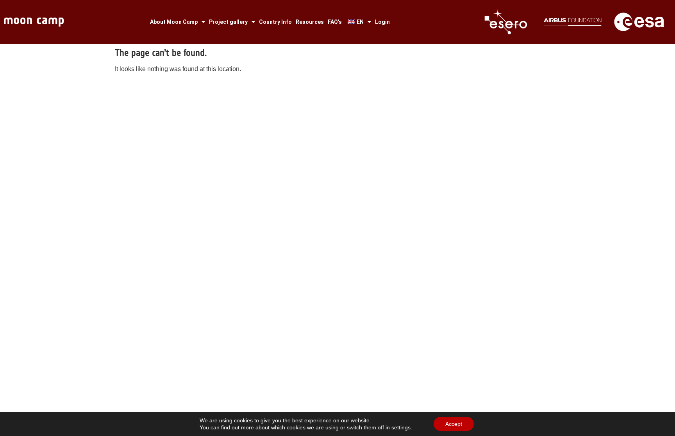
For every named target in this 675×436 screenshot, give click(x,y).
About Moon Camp (174, 22)
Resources (310, 22)
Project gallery (228, 22)
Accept (453, 424)
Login (382, 22)
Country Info (275, 22)
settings (401, 427)
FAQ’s (335, 22)
